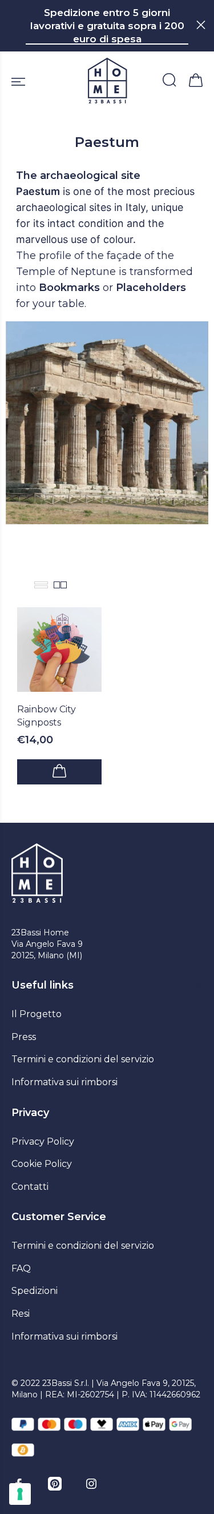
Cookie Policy (41, 1163)
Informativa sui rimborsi (64, 1082)
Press (23, 1036)
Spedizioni (34, 1290)
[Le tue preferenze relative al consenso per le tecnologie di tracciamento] (20, 1494)
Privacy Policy (42, 1141)
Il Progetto (36, 1014)
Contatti (30, 1186)
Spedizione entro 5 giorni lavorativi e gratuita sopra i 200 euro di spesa (107, 26)
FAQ (21, 1268)
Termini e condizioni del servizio (82, 1059)
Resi (20, 1313)
